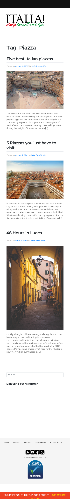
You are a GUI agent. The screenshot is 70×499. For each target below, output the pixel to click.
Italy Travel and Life (38, 458)
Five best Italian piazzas (30, 58)
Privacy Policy (56, 442)
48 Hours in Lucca (24, 232)
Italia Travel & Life (38, 66)
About (6, 442)
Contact (16, 442)
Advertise (27, 442)
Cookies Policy (40, 442)
